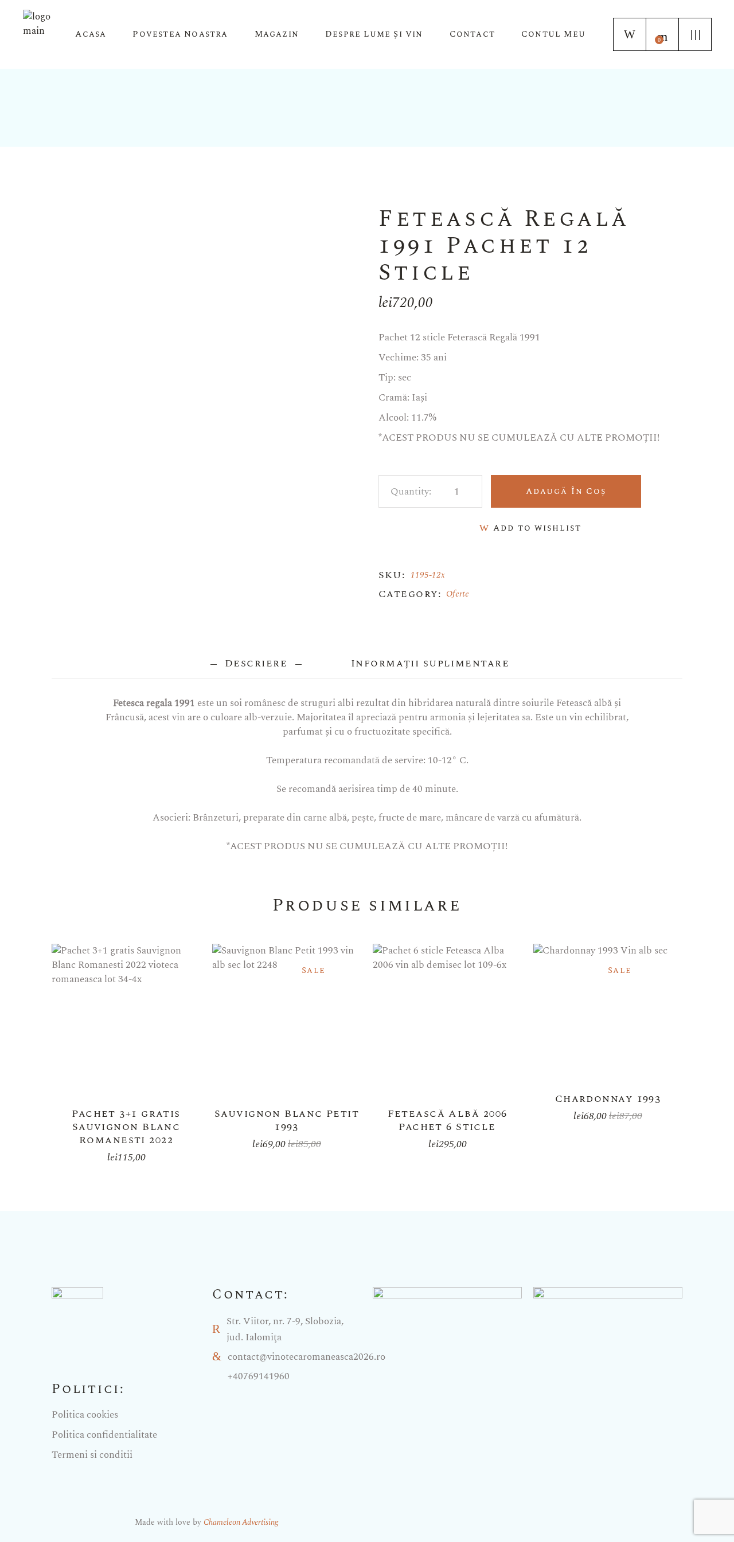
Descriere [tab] (256, 663)
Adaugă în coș (566, 491)
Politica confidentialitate (104, 1434)
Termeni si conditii (92, 1454)
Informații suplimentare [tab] (430, 663)
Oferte (457, 594)
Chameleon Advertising (241, 1522)
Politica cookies (85, 1414)
